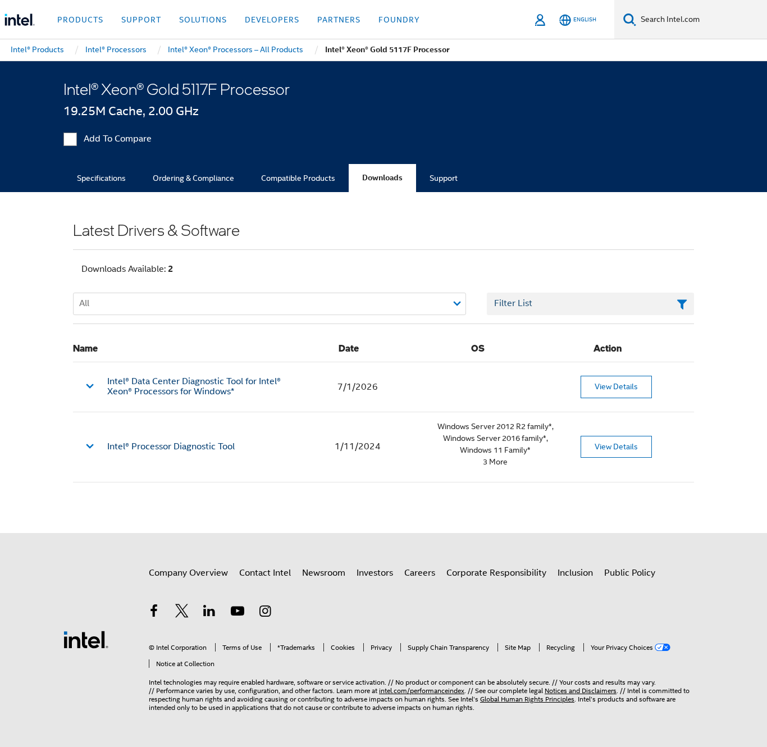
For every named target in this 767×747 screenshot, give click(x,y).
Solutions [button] (203, 20)
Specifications (101, 178)
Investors (375, 573)
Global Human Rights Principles (527, 699)
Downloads (382, 177)
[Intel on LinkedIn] (209, 613)
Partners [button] (338, 20)
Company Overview (188, 573)
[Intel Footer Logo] (85, 639)
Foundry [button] (399, 20)
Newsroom (323, 573)
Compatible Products (298, 178)
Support (444, 178)
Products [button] (80, 20)
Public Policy (629, 573)
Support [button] (141, 20)
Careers (419, 573)
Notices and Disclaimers (581, 690)
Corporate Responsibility (496, 573)
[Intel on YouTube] (237, 613)
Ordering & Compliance (193, 178)
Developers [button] (272, 20)
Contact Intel (265, 573)
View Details (616, 386)
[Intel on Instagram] (265, 613)
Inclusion (575, 573)
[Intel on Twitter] (181, 613)
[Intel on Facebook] (153, 613)
